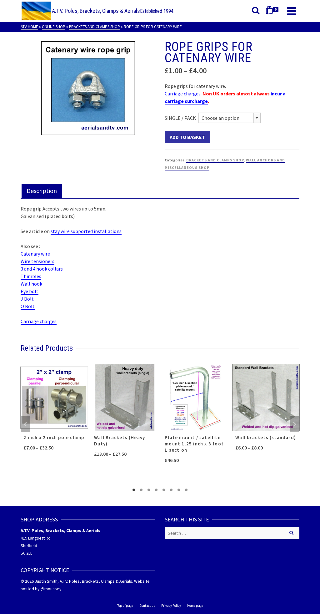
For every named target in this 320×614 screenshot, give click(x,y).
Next (294, 424)
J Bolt (27, 299)
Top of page (125, 605)
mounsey (53, 588)
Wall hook (31, 284)
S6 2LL (26, 553)
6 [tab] (171, 490)
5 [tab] (164, 490)
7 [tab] (179, 490)
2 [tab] (141, 490)
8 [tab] (186, 490)
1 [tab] (134, 490)
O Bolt (28, 306)
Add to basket (187, 137)
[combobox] (229, 118)
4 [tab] (156, 490)
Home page (195, 605)
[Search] (255, 11)
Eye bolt (29, 291)
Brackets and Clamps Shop (215, 160)
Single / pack (180, 118)
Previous (25, 424)
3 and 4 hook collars (42, 269)
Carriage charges (183, 93)
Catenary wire (35, 254)
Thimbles (31, 276)
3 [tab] (149, 490)
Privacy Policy (171, 605)
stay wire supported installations (86, 231)
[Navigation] (291, 11)
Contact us (147, 605)
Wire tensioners (37, 261)
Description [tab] (42, 191)
